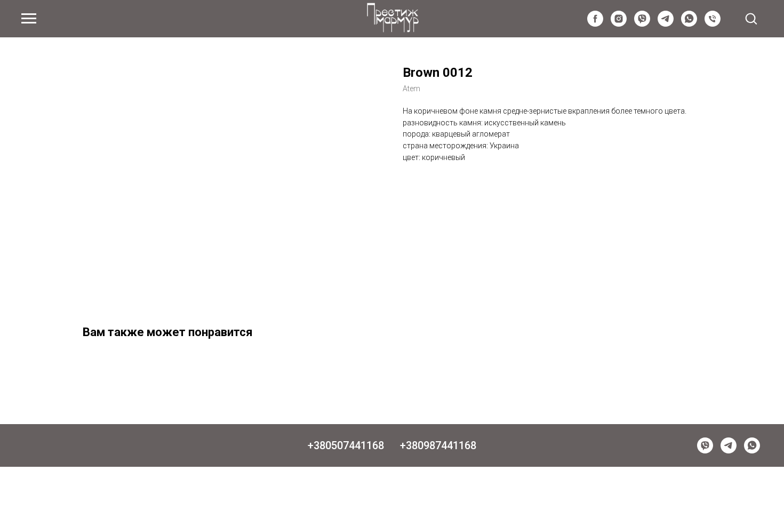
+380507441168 (346, 445)
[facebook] (595, 23)
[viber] (642, 23)
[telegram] (666, 23)
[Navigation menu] (28, 18)
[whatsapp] (689, 23)
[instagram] (619, 23)
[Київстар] (713, 23)
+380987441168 (438, 445)
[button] (751, 18)
